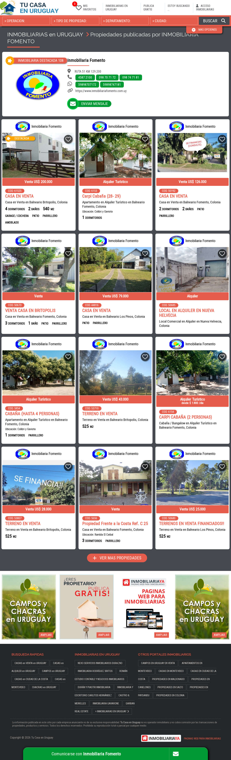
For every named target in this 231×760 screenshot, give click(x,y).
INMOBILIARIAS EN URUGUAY (117, 7)
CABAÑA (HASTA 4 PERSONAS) (32, 413)
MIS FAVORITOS (85, 7)
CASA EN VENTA (19, 196)
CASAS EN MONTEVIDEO (171, 671)
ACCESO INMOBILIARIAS (205, 7)
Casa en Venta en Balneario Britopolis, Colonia (36, 202)
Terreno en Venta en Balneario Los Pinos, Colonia (192, 529)
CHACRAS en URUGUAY (44, 687)
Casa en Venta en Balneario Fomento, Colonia (190, 202)
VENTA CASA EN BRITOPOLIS (30, 310)
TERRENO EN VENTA (99, 413)
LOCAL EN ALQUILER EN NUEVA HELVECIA (186, 313)
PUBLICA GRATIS (148, 7)
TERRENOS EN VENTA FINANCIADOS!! (191, 523)
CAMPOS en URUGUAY (53, 671)
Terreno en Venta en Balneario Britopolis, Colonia (115, 420)
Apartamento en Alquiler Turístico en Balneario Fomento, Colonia (113, 204)
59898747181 (112, 84)
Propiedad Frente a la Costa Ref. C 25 (115, 523)
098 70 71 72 (107, 77)
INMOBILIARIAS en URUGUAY (45, 34)
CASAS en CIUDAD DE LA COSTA (31, 679)
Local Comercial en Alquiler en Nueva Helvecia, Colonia (190, 323)
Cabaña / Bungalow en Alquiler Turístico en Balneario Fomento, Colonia (188, 425)
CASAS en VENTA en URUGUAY (30, 663)
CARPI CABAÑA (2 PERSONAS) (185, 417)
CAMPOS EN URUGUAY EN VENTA (158, 663)
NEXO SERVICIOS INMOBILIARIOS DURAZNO (100, 663)
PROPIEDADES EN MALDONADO (168, 679)
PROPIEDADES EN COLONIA (170, 695)
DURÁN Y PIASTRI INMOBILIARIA (94, 687)
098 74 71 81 (130, 77)
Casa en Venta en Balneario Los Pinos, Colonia (113, 316)
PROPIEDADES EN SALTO (170, 687)
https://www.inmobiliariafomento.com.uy (101, 91)
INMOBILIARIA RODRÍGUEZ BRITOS (95, 671)
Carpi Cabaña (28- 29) (101, 196)
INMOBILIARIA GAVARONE (106, 703)
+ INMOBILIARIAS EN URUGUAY (110, 711)
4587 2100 (85, 77)
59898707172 (87, 84)
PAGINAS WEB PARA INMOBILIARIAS (202, 738)
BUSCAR (210, 20)
